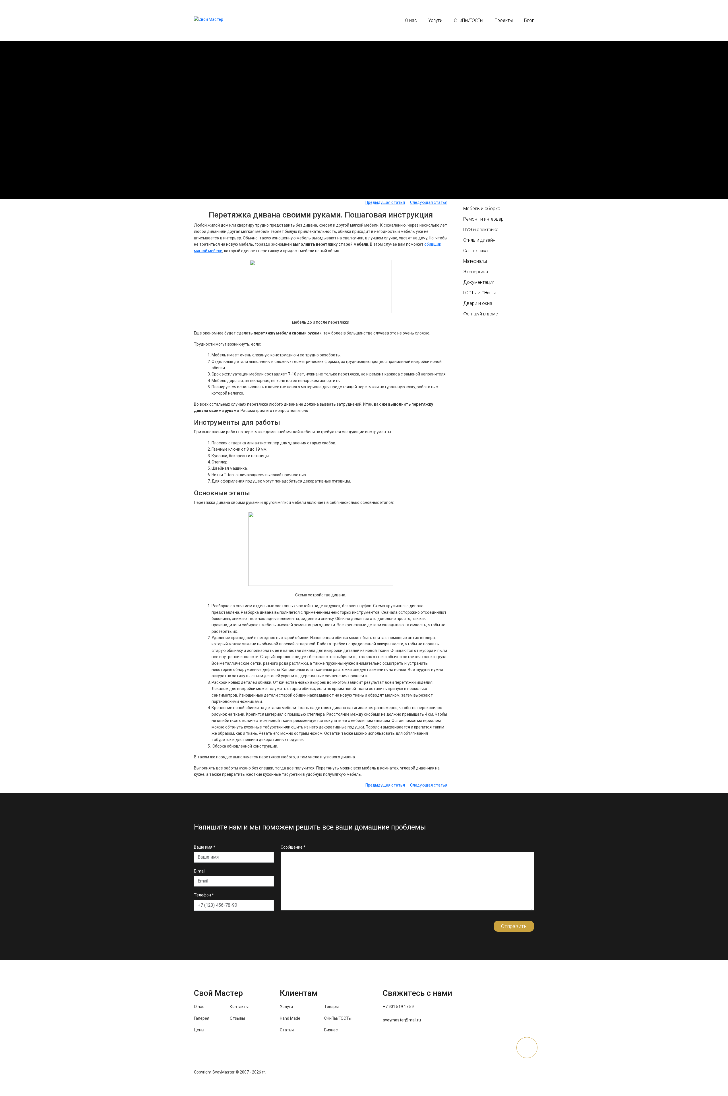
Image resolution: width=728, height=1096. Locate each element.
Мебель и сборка (481, 208)
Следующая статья (428, 202)
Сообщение (293, 847)
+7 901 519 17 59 (308, 20)
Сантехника (475, 250)
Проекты (504, 20)
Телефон (204, 895)
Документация (479, 282)
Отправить (514, 926)
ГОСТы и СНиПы (479, 292)
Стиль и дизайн (479, 240)
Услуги (435, 20)
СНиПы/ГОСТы (468, 20)
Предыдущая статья (385, 202)
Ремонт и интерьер (483, 219)
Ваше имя (204, 847)
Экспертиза (475, 271)
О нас (411, 20)
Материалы (475, 261)
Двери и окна (477, 303)
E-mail (199, 871)
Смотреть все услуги (364, 159)
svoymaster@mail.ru (402, 1020)
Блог (529, 20)
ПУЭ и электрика (481, 229)
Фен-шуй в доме (480, 314)
